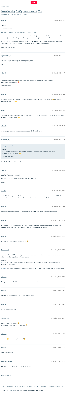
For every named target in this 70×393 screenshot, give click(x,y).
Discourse (11, 390)
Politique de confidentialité (55, 386)
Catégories (10, 386)
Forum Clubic (5, 7)
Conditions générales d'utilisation (36, 386)
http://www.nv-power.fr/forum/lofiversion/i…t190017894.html (19, 32)
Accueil (3, 386)
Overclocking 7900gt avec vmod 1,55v (21, 11)
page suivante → (6, 375)
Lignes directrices (20, 386)
